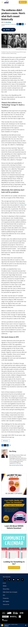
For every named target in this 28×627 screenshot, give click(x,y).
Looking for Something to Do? (14, 563)
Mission (4, 586)
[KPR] (9, 613)
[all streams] (26, 625)
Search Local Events (14, 567)
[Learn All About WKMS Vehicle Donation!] (14, 510)
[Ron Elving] (4, 453)
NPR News (5, 440)
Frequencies (6, 598)
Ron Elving (8, 22)
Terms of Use (6, 604)
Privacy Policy (6, 589)
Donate (23, 2)
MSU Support (6, 601)
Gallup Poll (23, 205)
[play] (2, 625)
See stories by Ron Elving (16, 465)
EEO (4, 595)
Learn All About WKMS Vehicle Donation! (14, 527)
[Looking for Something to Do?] (14, 546)
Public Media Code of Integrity (10, 592)
